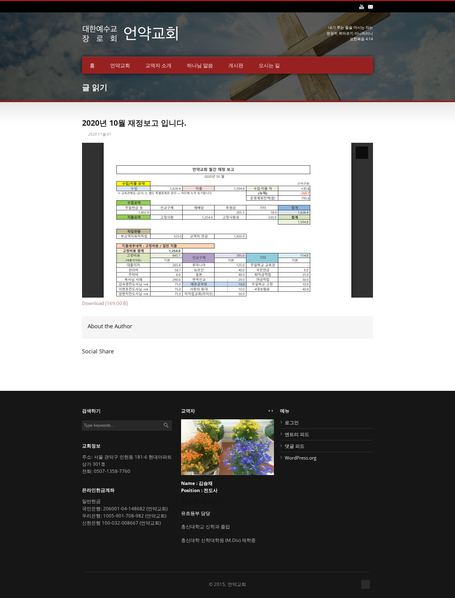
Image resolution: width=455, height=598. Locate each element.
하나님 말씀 (200, 65)
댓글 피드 (295, 446)
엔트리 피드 (297, 434)
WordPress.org (300, 458)
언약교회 (120, 65)
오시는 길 (269, 65)
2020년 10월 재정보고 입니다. (134, 122)
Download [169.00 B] (105, 303)
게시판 (235, 65)
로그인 (292, 422)
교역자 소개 (158, 65)
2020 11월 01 (99, 134)
